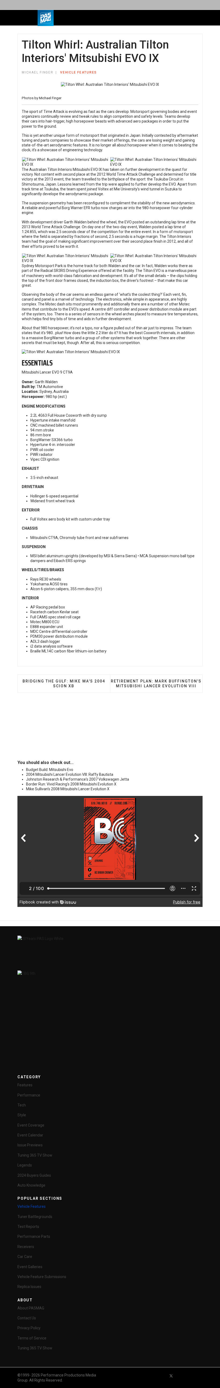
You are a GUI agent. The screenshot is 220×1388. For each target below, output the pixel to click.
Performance (28, 1095)
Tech (21, 1105)
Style (21, 1115)
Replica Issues (29, 1286)
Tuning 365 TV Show (34, 1155)
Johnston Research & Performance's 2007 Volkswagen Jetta (77, 779)
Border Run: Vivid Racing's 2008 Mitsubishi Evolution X (71, 784)
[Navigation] (84, 18)
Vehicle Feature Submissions (41, 1277)
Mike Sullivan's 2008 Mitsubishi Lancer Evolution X (67, 789)
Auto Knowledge (31, 1185)
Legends (24, 1165)
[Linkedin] (190, 1376)
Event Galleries (29, 1267)
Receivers (25, 1247)
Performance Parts (33, 1236)
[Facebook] (161, 1376)
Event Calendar (30, 1135)
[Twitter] (171, 1376)
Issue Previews (30, 1145)
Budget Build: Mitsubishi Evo (49, 769)
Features (24, 1085)
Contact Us (26, 1318)
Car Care (24, 1256)
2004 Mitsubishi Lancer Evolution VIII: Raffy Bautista (69, 774)
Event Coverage (30, 1125)
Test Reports (28, 1226)
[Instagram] (200, 1376)
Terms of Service (31, 1338)
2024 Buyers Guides (34, 1175)
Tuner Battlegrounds (34, 1216)
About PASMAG (30, 1308)
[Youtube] (181, 1376)
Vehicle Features (78, 72)
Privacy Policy (29, 1328)
